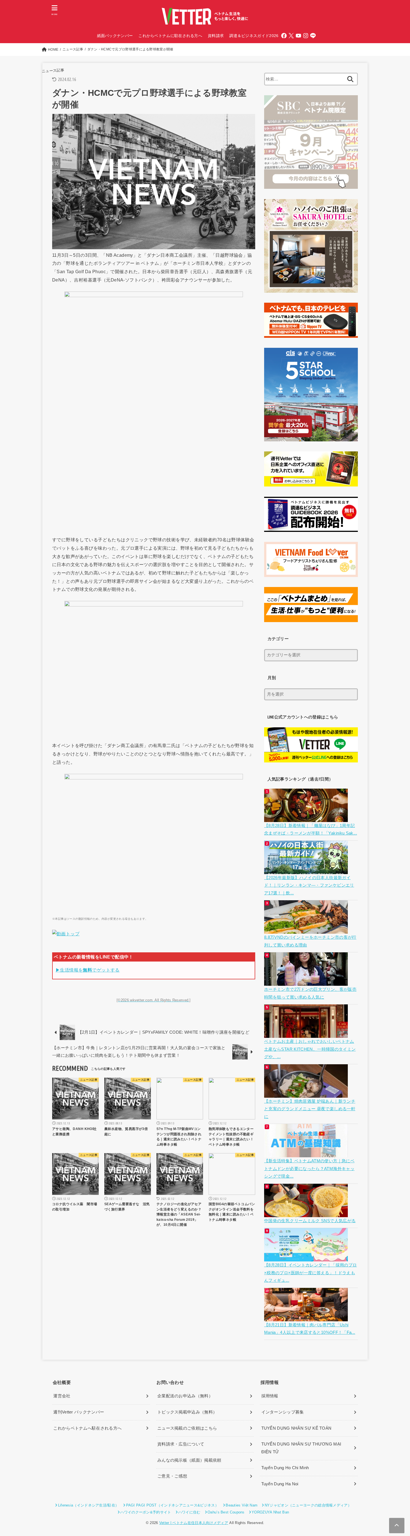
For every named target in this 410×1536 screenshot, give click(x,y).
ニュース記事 (53, 70)
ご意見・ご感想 (172, 1476)
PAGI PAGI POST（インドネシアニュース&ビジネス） (172, 1505)
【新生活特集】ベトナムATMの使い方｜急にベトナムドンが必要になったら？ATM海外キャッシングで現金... (309, 1168)
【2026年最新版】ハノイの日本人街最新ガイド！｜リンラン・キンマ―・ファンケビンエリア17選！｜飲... (309, 885)
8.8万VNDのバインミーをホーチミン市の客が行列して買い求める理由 (310, 941)
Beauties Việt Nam (241, 1505)
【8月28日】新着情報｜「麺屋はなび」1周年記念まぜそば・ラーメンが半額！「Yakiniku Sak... (310, 829)
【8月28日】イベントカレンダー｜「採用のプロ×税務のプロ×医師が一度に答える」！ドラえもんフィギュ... (310, 1273)
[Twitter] (291, 35)
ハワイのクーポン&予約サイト (145, 1512)
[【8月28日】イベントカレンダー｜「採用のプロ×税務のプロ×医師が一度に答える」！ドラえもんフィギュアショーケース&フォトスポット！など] (306, 1257)
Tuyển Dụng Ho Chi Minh (285, 1468)
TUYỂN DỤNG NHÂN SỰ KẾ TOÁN (296, 1428)
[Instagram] (305, 35)
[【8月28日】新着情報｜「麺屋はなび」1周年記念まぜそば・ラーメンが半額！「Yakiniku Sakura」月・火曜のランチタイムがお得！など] (306, 818)
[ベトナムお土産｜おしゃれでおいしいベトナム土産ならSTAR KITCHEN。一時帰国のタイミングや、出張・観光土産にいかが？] (306, 1034)
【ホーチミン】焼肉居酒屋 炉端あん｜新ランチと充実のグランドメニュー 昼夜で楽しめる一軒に (309, 1109)
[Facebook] (284, 35)
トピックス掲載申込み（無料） (187, 1412)
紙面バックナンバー (115, 35)
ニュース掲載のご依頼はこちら (187, 1428)
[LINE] (313, 35)
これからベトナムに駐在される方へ (170, 35)
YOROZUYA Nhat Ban (270, 1512)
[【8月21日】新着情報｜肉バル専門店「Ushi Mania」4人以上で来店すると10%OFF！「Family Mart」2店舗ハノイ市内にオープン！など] (306, 1317)
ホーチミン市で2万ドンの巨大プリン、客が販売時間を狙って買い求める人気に (310, 993)
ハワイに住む (189, 1512)
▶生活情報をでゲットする (88, 969)
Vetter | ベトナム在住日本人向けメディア (193, 1523)
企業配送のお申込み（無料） (185, 1396)
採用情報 (269, 1396)
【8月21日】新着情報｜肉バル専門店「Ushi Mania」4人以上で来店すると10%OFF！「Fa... (309, 1329)
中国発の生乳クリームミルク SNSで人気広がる (310, 1221)
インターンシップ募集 (282, 1412)
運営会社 (61, 1396)
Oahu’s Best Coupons (226, 1512)
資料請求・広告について (180, 1444)
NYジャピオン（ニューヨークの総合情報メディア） (308, 1505)
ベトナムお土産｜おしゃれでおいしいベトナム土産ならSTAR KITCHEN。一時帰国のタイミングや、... (310, 1049)
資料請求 (216, 35)
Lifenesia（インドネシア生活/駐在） (88, 1505)
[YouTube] (298, 35)
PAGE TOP (395, 1485)
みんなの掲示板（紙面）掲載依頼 (189, 1460)
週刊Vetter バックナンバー (78, 1412)
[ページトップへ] (396, 1525)
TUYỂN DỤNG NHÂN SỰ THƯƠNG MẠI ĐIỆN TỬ (301, 1448)
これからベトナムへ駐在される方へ (87, 1428)
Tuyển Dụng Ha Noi (279, 1484)
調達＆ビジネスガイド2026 (253, 35)
